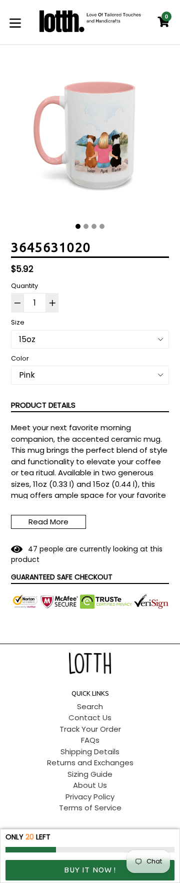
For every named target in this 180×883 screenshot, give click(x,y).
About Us (90, 785)
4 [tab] (102, 226)
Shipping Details (90, 751)
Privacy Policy (90, 796)
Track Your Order (90, 729)
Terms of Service (90, 807)
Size (17, 322)
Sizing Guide (90, 774)
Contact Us (90, 717)
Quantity (24, 285)
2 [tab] (86, 226)
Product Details (43, 405)
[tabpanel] (90, 137)
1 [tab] (78, 226)
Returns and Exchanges (90, 762)
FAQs (90, 740)
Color (20, 358)
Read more (48, 521)
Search (90, 706)
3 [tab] (94, 226)
